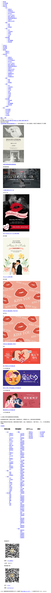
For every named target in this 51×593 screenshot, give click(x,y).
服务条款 (31, 436)
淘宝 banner (16, 120)
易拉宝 (9, 93)
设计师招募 (5, 3)
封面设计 (10, 19)
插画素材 (22, 534)
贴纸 (9, 24)
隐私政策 (31, 438)
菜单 (9, 97)
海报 (9, 36)
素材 (6, 22)
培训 (6, 120)
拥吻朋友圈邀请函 (11, 123)
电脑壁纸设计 (11, 73)
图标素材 (22, 536)
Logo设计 (10, 72)
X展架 (9, 96)
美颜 (9, 39)
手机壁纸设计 (11, 76)
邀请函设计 (10, 10)
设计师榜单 (7, 110)
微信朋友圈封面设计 (12, 18)
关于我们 (31, 435)
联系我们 (31, 433)
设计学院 (5, 4)
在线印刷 (5, 48)
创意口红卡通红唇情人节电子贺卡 (10, 310)
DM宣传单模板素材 (22, 457)
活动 (13, 120)
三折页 (9, 94)
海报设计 (10, 9)
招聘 (10, 120)
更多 (4, 107)
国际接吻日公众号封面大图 (9, 409)
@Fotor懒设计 (10, 560)
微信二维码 (21, 120)
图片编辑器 (10, 40)
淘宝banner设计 (11, 21)
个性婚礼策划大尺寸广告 (8, 190)
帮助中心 (31, 432)
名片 (9, 30)
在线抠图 (10, 100)
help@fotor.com (10, 587)
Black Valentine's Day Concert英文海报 (11, 233)
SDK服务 (7, 115)
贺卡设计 (10, 13)
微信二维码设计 (11, 16)
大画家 (6, 106)
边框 (9, 25)
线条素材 (22, 533)
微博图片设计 (11, 70)
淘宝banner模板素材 (22, 489)
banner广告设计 (11, 15)
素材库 (4, 1)
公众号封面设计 (11, 12)
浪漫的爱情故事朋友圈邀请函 (9, 164)
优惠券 (9, 33)
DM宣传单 (10, 31)
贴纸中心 (7, 52)
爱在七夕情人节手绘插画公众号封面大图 (12, 387)
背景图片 (10, 27)
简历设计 (10, 75)
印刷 (6, 28)
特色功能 (5, 6)
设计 (6, 7)
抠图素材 (22, 537)
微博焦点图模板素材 (22, 523)
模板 (19, 432)
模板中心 (7, 51)
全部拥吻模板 (3, 123)
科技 (8, 120)
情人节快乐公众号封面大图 (9, 365)
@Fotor (8, 585)
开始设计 (5, 45)
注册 (5, 117)
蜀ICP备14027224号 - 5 (26, 591)
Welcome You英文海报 (7, 276)
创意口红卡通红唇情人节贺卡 (9, 344)
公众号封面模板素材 (22, 435)
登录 (1, 117)
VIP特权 (7, 113)
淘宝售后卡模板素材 (22, 493)
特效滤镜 (10, 41)
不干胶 (9, 34)
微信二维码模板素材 (22, 515)
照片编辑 (7, 37)
